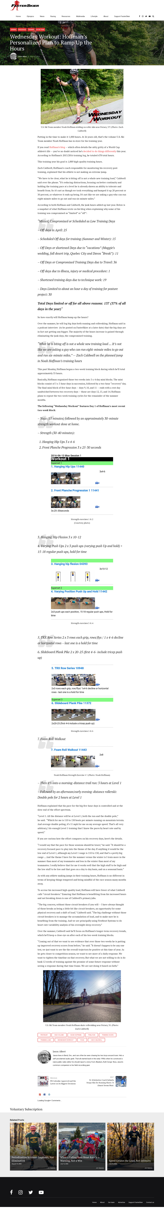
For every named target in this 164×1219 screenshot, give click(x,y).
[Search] (153, 16)
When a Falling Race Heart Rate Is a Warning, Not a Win (79, 1159)
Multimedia (80, 16)
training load (45, 1040)
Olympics (30, 16)
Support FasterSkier (122, 16)
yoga (82, 1040)
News (42, 16)
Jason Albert (22, 56)
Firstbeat (44, 1035)
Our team (111, 1202)
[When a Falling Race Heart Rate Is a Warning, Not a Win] (82, 1147)
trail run (91, 1035)
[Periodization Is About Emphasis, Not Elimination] (33, 1147)
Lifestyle (94, 16)
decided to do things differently (99, 151)
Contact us (150, 1202)
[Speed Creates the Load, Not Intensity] (130, 1147)
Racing (53, 16)
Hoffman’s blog (57, 147)
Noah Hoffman (75, 1035)
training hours (107, 1035)
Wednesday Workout (65, 1040)
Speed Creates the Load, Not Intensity (130, 1160)
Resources (66, 16)
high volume (59, 1035)
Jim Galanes (51, 1168)
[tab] (40, 1095)
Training (31, 29)
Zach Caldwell (96, 1040)
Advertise (121, 1202)
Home (18, 16)
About (105, 16)
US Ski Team (40, 29)
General (13, 29)
